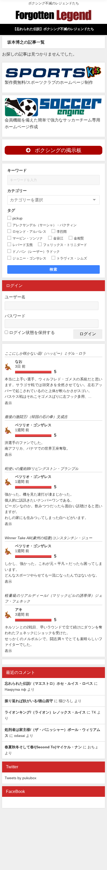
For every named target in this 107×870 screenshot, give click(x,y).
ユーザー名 (15, 297)
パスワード (15, 316)
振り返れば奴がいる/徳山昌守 (29, 701)
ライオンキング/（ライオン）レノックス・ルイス (45, 712)
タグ (11, 210)
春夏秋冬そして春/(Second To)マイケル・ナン (43, 747)
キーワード (17, 170)
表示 (8, 403)
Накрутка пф (15, 689)
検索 (54, 269)
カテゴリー (17, 191)
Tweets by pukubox (20, 778)
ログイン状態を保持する (32, 332)
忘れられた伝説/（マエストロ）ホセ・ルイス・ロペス (49, 683)
